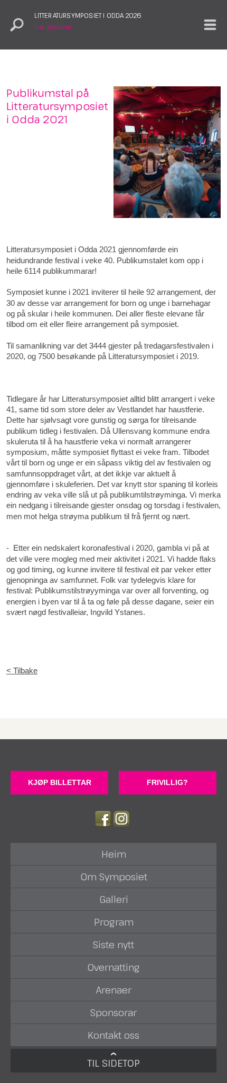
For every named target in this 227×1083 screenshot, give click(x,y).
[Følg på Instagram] (121, 818)
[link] (113, 670)
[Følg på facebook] (102, 818)
